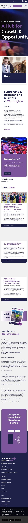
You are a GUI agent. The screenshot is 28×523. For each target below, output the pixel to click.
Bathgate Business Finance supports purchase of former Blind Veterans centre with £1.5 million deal (13, 207)
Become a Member (17, 6)
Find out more (4, 41)
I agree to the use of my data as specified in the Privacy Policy (18, 439)
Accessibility (26, 1)
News (7, 76)
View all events (7, 173)
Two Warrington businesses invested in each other (13, 244)
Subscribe (10, 438)
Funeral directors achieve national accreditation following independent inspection (12, 281)
